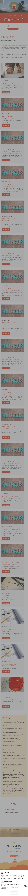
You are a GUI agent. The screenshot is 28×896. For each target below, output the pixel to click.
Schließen (14, 893)
